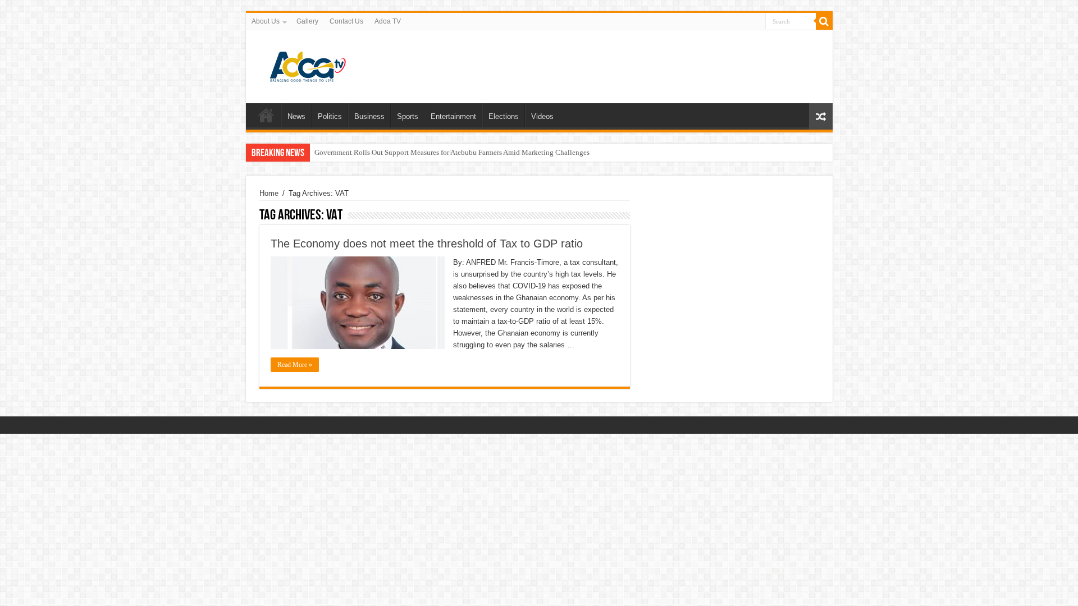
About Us (266, 21)
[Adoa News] (307, 64)
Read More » (294, 365)
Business (369, 116)
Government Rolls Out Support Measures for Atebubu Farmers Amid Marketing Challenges (452, 152)
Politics (330, 116)
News (296, 116)
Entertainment (453, 116)
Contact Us (346, 21)
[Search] (824, 21)
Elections (503, 116)
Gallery (307, 21)
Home (266, 115)
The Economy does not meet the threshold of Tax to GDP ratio (427, 243)
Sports (407, 116)
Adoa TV (387, 21)
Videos (542, 116)
